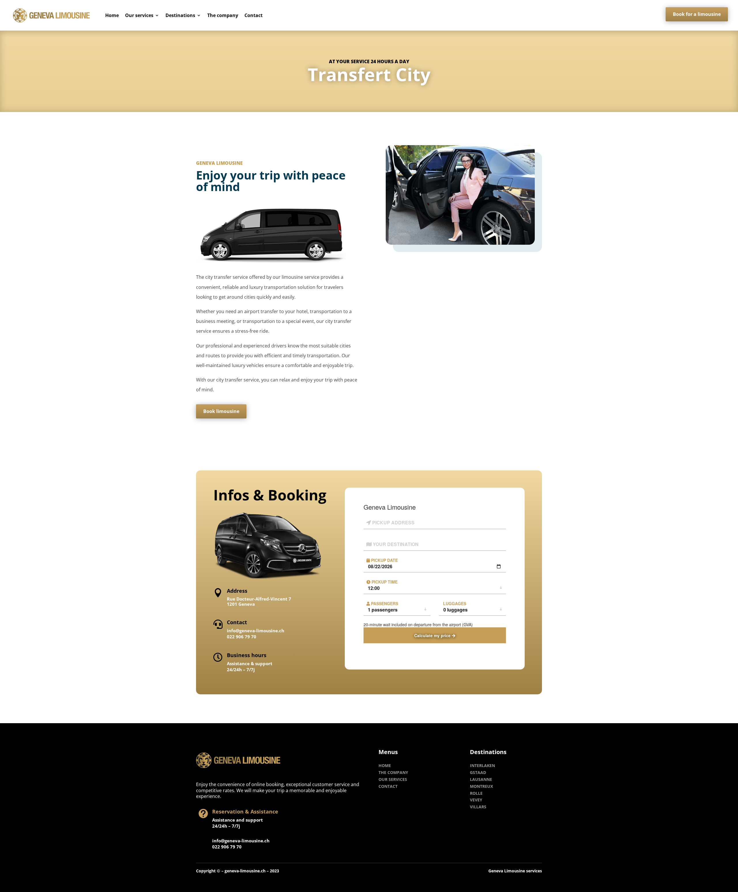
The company (222, 15)
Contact (253, 15)
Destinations (180, 15)
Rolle (476, 793)
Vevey (476, 800)
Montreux (481, 786)
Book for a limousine (697, 14)
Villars (478, 806)
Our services (139, 15)
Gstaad (478, 772)
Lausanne (481, 779)
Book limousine (221, 411)
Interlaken (482, 765)
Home (112, 15)
